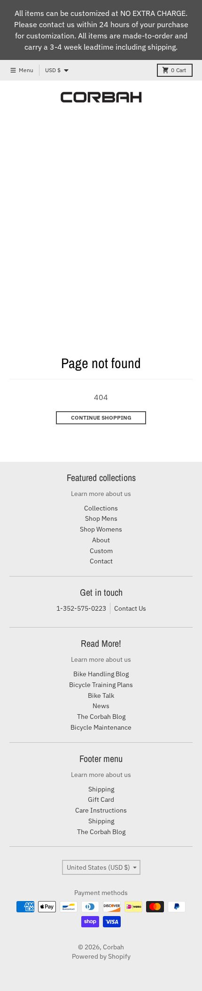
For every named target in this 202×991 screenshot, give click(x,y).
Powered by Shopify (101, 956)
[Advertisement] (101, 210)
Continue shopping (101, 417)
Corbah (113, 947)
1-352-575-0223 (81, 608)
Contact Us (130, 608)
